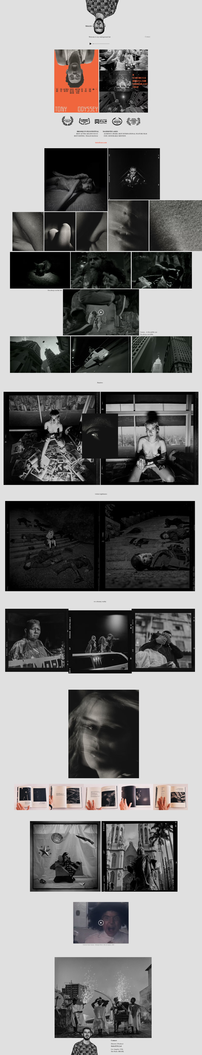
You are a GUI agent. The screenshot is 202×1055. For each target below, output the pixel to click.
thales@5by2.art (116, 1046)
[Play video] (101, 312)
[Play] (91, 44)
